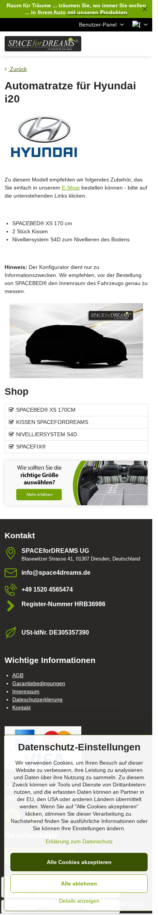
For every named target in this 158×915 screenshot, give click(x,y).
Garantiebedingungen (38, 683)
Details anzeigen (79, 901)
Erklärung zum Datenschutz (79, 841)
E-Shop (71, 188)
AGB (17, 675)
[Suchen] (106, 43)
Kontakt (21, 707)
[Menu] (143, 43)
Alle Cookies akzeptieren (79, 862)
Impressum (26, 691)
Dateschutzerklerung (37, 699)
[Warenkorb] (124, 43)
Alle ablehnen (79, 883)
